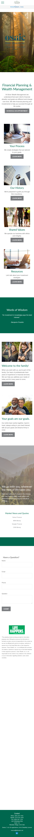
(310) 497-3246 (19, 817)
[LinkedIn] (17, 833)
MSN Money (17, 521)
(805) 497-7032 (19, 816)
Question (4, 594)
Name (3, 561)
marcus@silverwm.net (17, 830)
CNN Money (17, 527)
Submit (6, 609)
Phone (4, 583)
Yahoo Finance (17, 517)
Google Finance (17, 524)
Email (3, 572)
